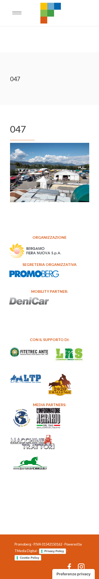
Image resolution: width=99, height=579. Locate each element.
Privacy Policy (54, 551)
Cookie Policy (29, 557)
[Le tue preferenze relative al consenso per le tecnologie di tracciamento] (73, 574)
